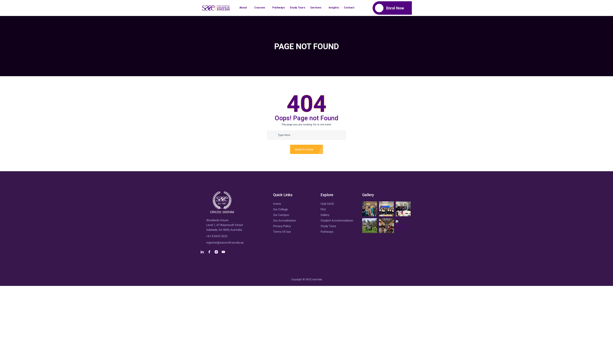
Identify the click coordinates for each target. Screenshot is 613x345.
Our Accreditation (284, 220)
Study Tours (297, 7)
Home (277, 203)
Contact (349, 7)
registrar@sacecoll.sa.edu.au (225, 242)
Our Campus (281, 215)
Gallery (325, 215)
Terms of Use (282, 231)
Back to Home (304, 149)
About (243, 7)
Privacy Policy (282, 226)
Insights (334, 7)
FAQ (323, 209)
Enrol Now (395, 8)
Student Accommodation (337, 220)
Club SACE (327, 203)
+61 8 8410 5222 (216, 236)
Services (315, 7)
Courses (259, 7)
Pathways (278, 7)
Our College (280, 209)
